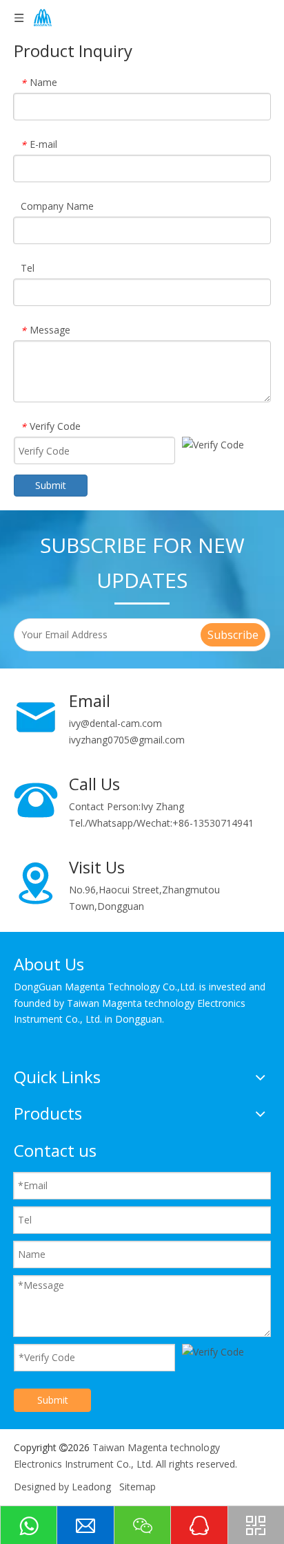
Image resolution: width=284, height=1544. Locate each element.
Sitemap (137, 1486)
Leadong (91, 1486)
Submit (50, 485)
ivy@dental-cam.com (115, 723)
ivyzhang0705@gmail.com (127, 739)
